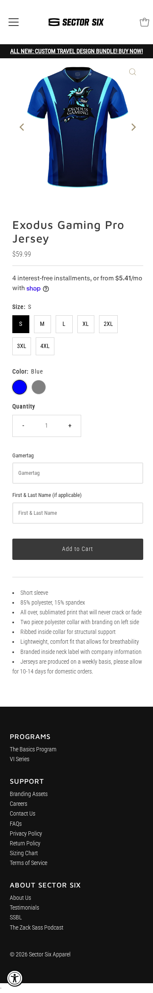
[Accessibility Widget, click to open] (14, 978)
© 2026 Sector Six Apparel (40, 954)
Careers (18, 804)
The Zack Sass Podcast (36, 927)
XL (85, 324)
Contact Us (22, 813)
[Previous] (22, 127)
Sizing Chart (24, 853)
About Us (20, 898)
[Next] (132, 127)
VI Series (19, 759)
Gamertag (23, 455)
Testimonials (24, 907)
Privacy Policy (26, 833)
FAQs (16, 824)
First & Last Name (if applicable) (47, 495)
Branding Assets (29, 794)
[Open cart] (144, 22)
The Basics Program (33, 749)
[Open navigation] (13, 22)
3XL (21, 346)
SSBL (16, 917)
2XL (108, 324)
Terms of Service (28, 863)
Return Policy (25, 843)
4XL (45, 346)
